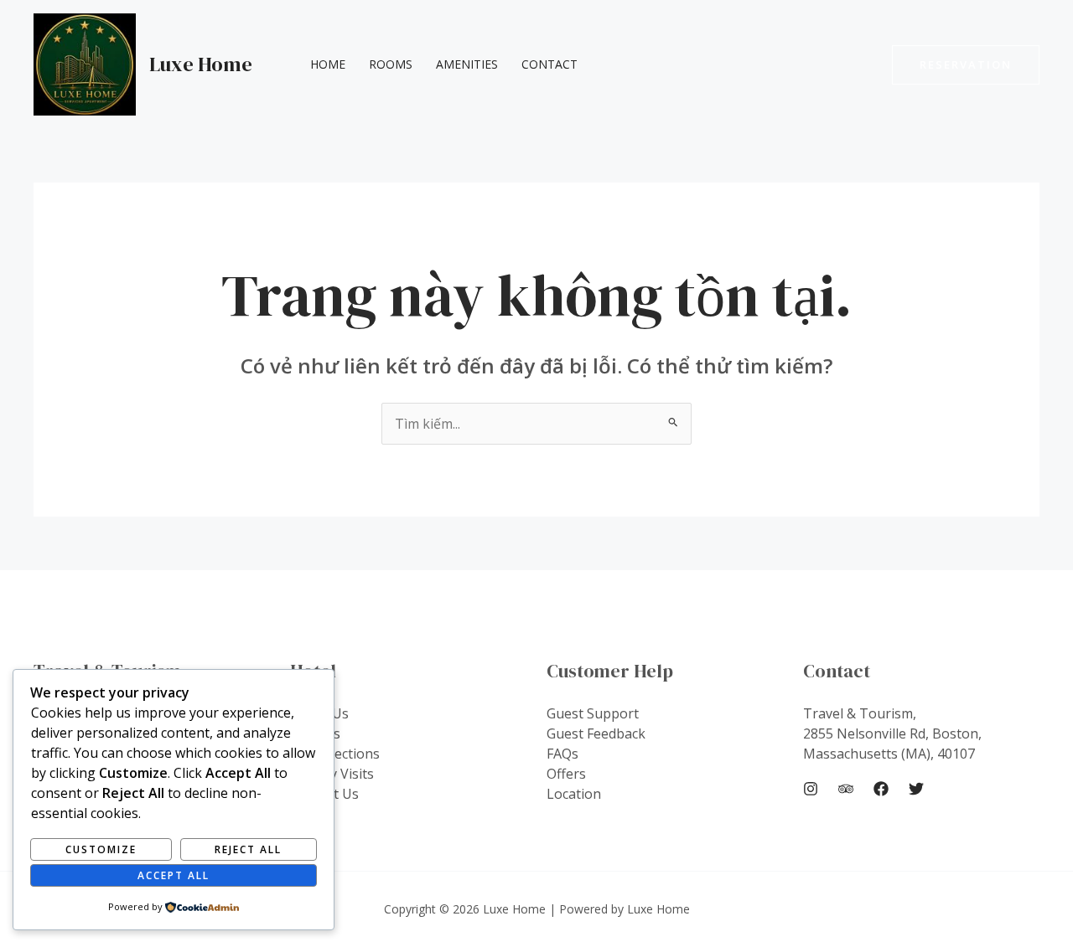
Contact (549, 64)
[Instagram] (810, 788)
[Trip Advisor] (845, 788)
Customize (101, 849)
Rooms (390, 64)
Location (574, 794)
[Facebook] (881, 788)
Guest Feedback (596, 733)
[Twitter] (916, 788)
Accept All (173, 875)
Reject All (248, 849)
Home (327, 64)
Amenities (467, 64)
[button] (965, 65)
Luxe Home (200, 64)
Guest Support (593, 713)
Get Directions (335, 753)
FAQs (562, 753)
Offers (566, 773)
